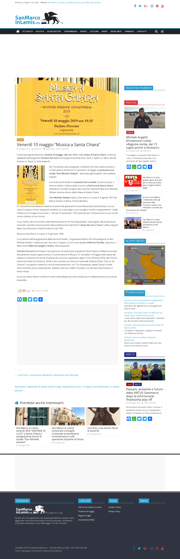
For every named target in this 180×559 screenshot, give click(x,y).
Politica (40, 31)
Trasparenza (70, 31)
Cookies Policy (114, 507)
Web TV (137, 384)
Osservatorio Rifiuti (86, 520)
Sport (105, 31)
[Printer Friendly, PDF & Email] (24, 291)
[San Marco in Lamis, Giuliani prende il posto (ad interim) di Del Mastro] (132, 218)
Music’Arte (116, 31)
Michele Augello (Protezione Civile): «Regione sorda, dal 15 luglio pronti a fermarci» (142, 142)
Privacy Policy (114, 511)
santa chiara (50, 149)
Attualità (27, 31)
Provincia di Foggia (86, 511)
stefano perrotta (62, 149)
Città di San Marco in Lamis (89, 507)
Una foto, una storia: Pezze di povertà (102, 429)
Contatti (142, 31)
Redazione (38, 149)
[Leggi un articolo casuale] (162, 31)
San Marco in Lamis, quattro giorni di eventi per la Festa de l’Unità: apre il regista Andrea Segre (152, 182)
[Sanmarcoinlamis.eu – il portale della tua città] (18, 31)
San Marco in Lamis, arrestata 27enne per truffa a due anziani (74, 3)
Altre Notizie (54, 31)
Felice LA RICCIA (150, 403)
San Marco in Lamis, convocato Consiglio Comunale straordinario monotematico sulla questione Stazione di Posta (67, 433)
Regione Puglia (84, 515)
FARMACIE (129, 31)
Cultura (94, 31)
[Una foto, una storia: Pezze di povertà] (103, 408)
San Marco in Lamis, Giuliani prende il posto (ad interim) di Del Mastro (152, 223)
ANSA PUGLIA (135, 292)
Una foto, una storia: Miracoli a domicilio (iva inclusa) (46, 375)
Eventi (83, 31)
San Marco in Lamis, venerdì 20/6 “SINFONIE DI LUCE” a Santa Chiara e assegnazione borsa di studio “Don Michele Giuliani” (30, 435)
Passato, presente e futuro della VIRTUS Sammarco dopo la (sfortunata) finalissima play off (144, 394)
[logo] (39, 506)
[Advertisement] (90, 57)
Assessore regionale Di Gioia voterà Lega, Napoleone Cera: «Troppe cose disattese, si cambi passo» (67, 388)
